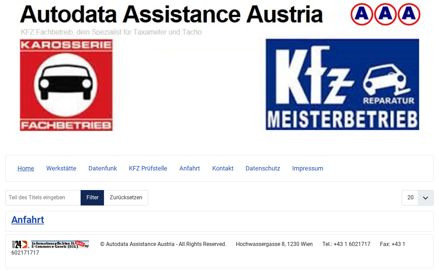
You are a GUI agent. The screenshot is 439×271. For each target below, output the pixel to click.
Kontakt (223, 168)
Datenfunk (102, 168)
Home (25, 168)
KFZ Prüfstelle (148, 168)
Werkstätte (61, 168)
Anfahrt (189, 168)
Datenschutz (263, 168)
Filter (92, 197)
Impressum (307, 168)
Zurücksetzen (126, 197)
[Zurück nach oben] (427, 258)
